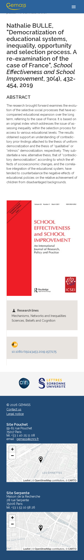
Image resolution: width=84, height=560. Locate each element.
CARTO (72, 480)
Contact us (13, 409)
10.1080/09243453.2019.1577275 (34, 351)
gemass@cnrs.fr (27, 439)
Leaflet (26, 480)
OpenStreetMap (43, 480)
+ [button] (12, 449)
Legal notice (15, 414)
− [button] (12, 455)
